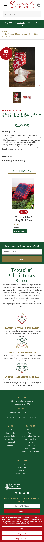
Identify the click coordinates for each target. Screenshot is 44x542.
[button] (5, 5)
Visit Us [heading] (22, 397)
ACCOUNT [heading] (22, 460)
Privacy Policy (30, 439)
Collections (10, 430)
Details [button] (6, 156)
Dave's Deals (10, 442)
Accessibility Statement (30, 451)
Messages (22, 467)
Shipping (30, 430)
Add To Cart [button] (19, 231)
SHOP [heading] (11, 426)
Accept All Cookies (22, 538)
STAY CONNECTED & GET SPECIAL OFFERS (22, 500)
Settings (22, 528)
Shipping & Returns (13, 160)
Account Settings (22, 473)
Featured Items (10, 439)
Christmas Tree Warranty (30, 436)
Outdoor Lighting (10, 436)
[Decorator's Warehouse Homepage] (22, 485)
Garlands (21, 23)
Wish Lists (22, 470)
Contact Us (31, 445)
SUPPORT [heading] (30, 426)
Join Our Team (30, 448)
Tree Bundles (10, 433)
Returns (30, 433)
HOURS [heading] (22, 409)
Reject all (22, 533)
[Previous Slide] (3, 24)
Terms (31, 442)
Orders (22, 464)
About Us (10, 445)
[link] (16, 493)
